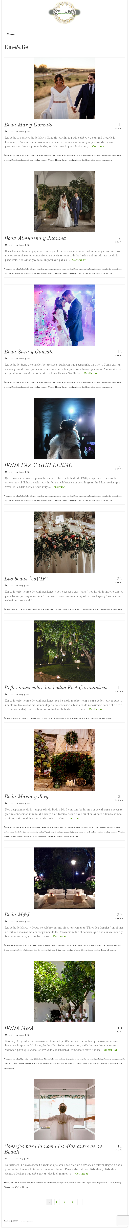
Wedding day (9, 1187)
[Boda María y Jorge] (64, 760)
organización (48, 718)
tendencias (94, 718)
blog (21, 1059)
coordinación (81, 1059)
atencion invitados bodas (15, 827)
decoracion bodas (87, 155)
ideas (78, 1183)
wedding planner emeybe (47, 836)
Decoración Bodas (113, 827)
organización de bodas (12, 160)
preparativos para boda (80, 718)
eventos (39, 718)
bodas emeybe (36, 609)
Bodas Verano (83, 945)
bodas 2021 (15, 609)
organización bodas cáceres (111, 155)
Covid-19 (25, 718)
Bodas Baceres (16, 945)
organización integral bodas (72, 832)
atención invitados (12, 155)
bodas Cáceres (30, 155)
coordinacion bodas (87, 827)
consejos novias (62, 1183)
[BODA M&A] (64, 991)
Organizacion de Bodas (90, 609)
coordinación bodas (59, 155)
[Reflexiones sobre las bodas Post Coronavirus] (64, 651)
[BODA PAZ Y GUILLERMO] (64, 428)
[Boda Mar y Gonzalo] (64, 88)
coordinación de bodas (66, 609)
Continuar (99, 146)
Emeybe (25, 832)
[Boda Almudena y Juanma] (64, 201)
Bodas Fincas (71, 945)
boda (7, 1183)
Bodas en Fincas (44, 945)
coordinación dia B (73, 155)
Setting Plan (60, 950)
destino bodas (9, 832)
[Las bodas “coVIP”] (64, 542)
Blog (21, 586)
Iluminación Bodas (36, 832)
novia (83, 1183)
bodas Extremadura (44, 155)
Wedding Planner (40, 160)
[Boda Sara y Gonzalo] (64, 315)
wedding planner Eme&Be (78, 160)
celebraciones (15, 718)
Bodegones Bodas (73, 827)
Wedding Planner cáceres (83, 950)
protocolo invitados (67, 1063)
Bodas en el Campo (30, 945)
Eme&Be (97, 155)
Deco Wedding (100, 827)
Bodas (21, 132)
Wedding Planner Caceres (57, 160)
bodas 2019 (34, 1059)
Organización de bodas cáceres (111, 609)
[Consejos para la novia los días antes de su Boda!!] (64, 1109)
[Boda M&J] (64, 878)
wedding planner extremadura (100, 160)
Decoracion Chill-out (17, 950)
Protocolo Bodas (27, 160)
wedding (99, 832)
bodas (22, 155)
